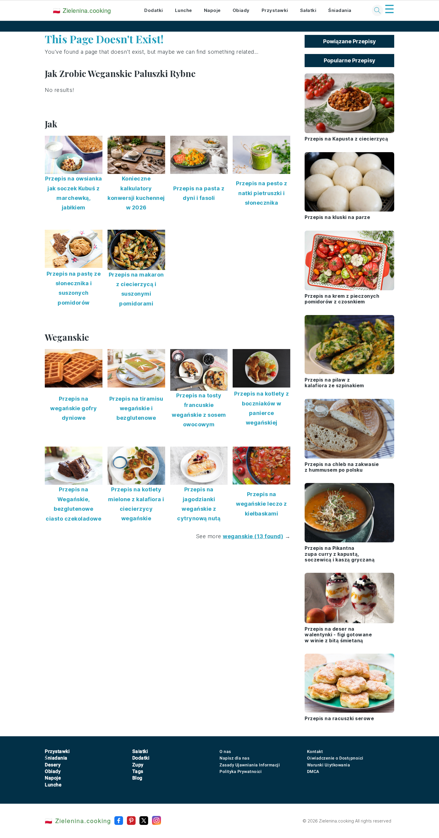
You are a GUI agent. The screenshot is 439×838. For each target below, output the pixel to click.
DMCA (313, 771)
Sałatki (308, 10)
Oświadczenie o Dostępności (335, 758)
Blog (137, 778)
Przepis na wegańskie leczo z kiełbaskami (261, 504)
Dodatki (153, 10)
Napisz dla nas (234, 758)
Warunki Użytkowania (328, 765)
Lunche (183, 10)
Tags (137, 771)
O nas (225, 751)
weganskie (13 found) (253, 536)
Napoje (212, 10)
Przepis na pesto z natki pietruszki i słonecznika (261, 193)
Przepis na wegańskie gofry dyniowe (73, 408)
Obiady (241, 10)
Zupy (138, 765)
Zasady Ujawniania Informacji (250, 765)
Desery (53, 765)
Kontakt (315, 751)
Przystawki (275, 10)
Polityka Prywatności (241, 771)
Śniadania (339, 10)
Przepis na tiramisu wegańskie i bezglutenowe (136, 408)
